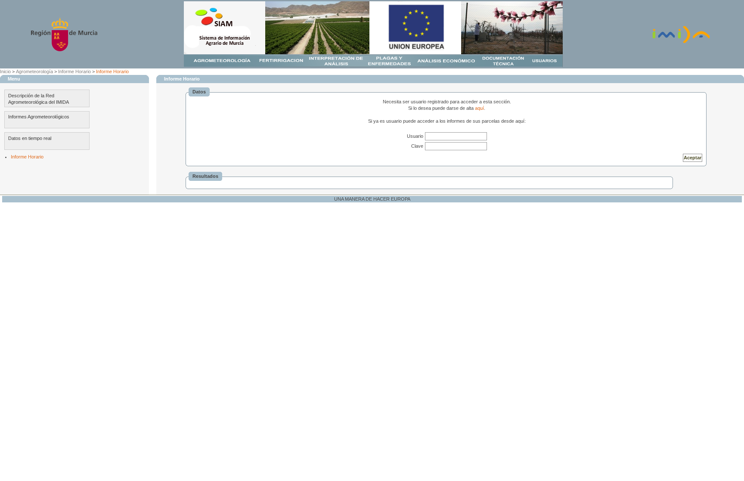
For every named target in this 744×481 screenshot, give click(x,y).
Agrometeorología (34, 71)
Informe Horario (74, 71)
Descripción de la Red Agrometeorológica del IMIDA (38, 99)
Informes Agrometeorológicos (38, 116)
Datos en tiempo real (29, 138)
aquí (479, 108)
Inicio (5, 71)
